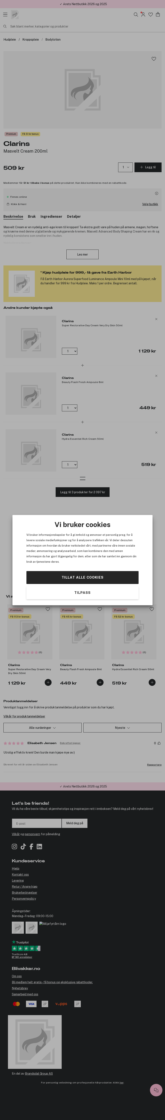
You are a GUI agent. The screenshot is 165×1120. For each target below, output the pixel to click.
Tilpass (82, 592)
